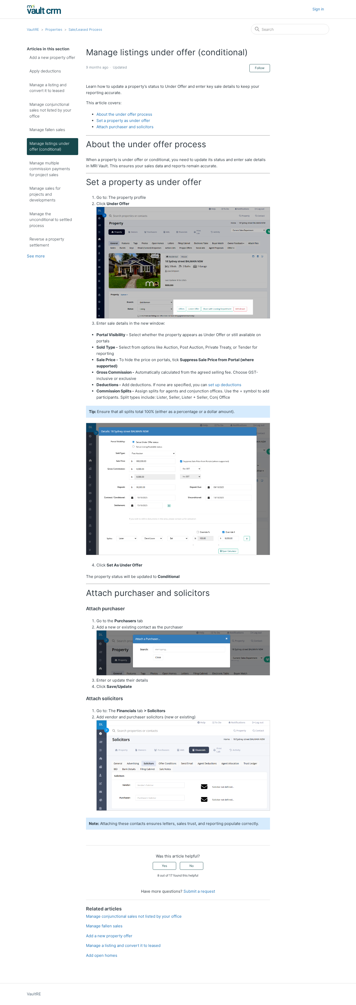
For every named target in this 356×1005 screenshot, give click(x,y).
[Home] (44, 9)
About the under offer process (124, 114)
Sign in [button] (318, 9)
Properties (53, 29)
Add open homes (101, 955)
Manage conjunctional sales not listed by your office (50, 110)
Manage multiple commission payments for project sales (49, 169)
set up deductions (224, 384)
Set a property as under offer (123, 120)
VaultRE (33, 29)
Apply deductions (45, 71)
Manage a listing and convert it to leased (47, 87)
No (191, 866)
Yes (164, 866)
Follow (260, 68)
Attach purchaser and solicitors (125, 126)
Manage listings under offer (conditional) (49, 146)
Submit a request (199, 891)
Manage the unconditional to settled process (50, 219)
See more (36, 256)
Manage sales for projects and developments (44, 194)
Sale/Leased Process (85, 29)
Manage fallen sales (47, 129)
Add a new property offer (52, 57)
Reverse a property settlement (46, 242)
